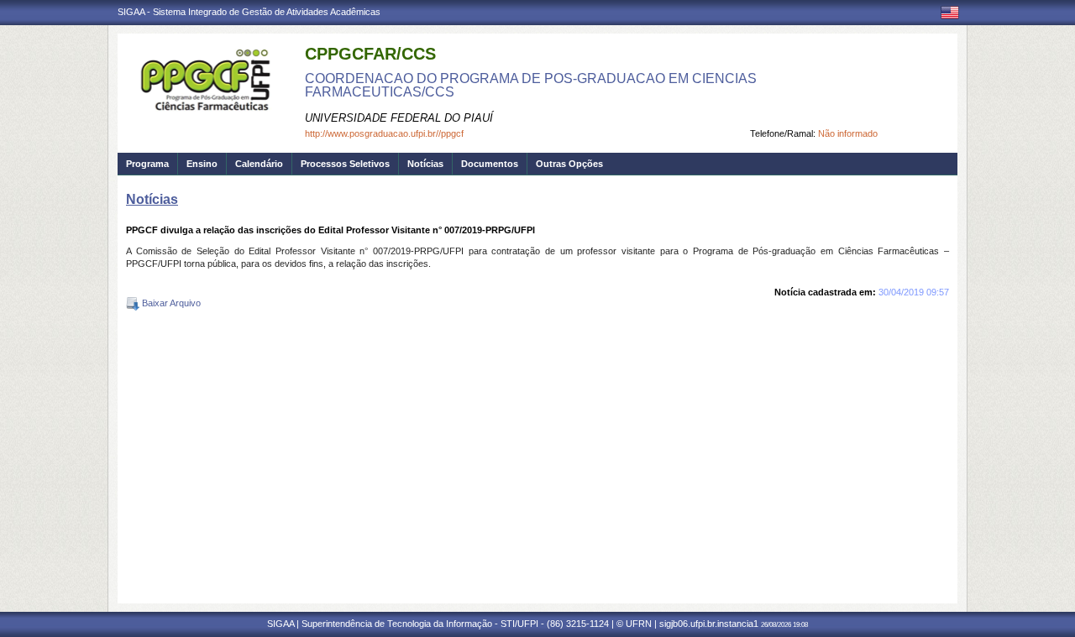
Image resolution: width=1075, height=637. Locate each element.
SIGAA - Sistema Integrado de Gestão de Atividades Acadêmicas (249, 12)
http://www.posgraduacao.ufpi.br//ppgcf (384, 133)
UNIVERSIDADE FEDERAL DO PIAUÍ (399, 118)
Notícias (425, 164)
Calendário (259, 164)
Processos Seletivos (345, 164)
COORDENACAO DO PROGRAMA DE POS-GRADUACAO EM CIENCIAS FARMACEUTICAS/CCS (531, 85)
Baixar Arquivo (170, 303)
